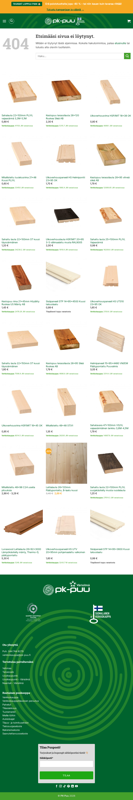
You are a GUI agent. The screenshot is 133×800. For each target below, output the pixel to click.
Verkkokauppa (10, 697)
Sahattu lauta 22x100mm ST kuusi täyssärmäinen (21, 241)
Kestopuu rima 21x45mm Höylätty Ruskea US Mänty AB (20, 303)
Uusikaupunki (10, 675)
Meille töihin (8, 715)
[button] (4, 21)
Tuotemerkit (9, 711)
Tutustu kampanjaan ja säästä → (65, 9)
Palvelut (6, 704)
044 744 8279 (15, 651)
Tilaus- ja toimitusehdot (15, 722)
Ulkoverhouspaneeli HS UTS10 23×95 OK (107, 303)
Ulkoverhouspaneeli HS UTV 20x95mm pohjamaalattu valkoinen (65, 551)
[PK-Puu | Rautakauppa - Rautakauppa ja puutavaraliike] (65, 21)
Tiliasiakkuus (9, 708)
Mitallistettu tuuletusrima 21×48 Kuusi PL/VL (19, 179)
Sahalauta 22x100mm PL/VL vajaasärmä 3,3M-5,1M (17, 117)
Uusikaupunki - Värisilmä (16, 679)
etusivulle (120, 43)
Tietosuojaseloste (12, 726)
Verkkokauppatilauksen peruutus (20, 700)
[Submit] (127, 56)
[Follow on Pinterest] (68, 786)
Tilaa (66, 775)
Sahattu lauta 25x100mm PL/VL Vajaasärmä (107, 241)
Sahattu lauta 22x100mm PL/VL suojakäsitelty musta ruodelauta (107, 489)
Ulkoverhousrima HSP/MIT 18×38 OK (110, 115)
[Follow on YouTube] (76, 786)
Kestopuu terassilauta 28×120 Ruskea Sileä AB (62, 117)
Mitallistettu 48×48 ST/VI (59, 425)
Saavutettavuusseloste (15, 733)
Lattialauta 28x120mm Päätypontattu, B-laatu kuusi (62, 489)
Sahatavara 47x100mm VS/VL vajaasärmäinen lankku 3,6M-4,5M (109, 427)
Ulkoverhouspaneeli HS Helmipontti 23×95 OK (65, 179)
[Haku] (11, 21)
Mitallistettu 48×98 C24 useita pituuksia (18, 489)
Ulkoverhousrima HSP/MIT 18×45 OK (22, 425)
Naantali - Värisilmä (13, 683)
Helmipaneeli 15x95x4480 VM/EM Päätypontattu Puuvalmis (109, 365)
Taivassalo (8, 672)
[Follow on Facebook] (56, 786)
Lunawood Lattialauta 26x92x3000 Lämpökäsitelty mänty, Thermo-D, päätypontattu (21, 552)
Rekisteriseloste (11, 730)
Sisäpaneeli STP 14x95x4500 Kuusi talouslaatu (65, 303)
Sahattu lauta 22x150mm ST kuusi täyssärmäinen (21, 365)
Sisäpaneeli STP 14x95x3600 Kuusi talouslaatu (110, 551)
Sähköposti (46, 757)
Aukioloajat (8, 719)
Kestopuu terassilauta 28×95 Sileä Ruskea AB (65, 365)
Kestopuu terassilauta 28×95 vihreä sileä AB (110, 179)
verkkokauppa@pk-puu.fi (16, 655)
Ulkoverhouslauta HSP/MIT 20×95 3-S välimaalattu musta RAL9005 (65, 241)
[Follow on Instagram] (60, 786)
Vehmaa (6, 668)
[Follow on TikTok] (64, 786)
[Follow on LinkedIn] (72, 786)
